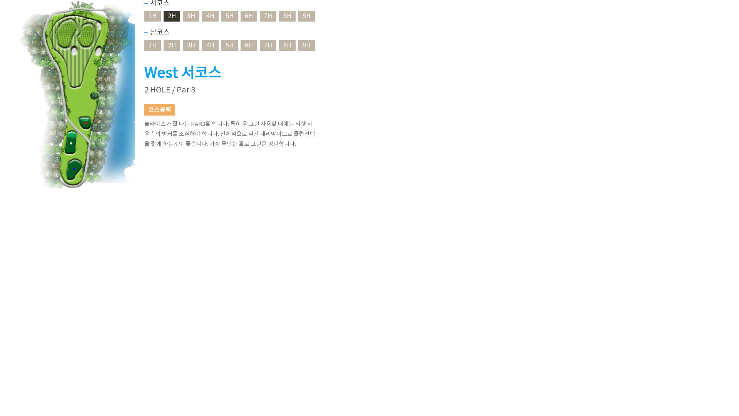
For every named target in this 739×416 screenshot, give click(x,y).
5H (230, 16)
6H (249, 16)
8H (287, 16)
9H (307, 16)
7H (268, 16)
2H (172, 16)
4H (210, 16)
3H (191, 16)
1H (153, 16)
